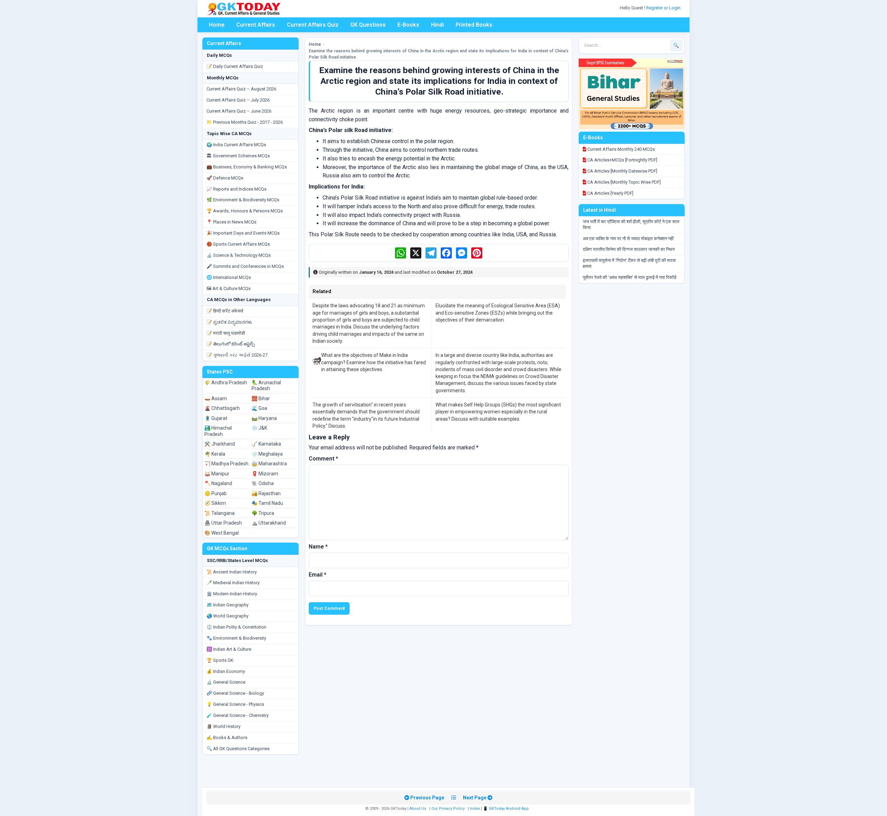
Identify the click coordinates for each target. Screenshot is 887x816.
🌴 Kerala (214, 454)
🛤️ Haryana (264, 418)
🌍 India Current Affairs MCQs (236, 144)
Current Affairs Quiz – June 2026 (239, 111)
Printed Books (474, 24)
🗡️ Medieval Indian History (233, 582)
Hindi (437, 24)
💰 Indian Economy (226, 671)
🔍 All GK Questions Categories (238, 748)
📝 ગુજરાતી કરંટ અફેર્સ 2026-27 (237, 355)
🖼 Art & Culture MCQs (229, 288)
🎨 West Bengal (221, 533)
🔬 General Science (226, 682)
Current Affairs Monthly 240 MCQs (620, 149)
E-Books (408, 24)
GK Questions (368, 24)
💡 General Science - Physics (235, 704)
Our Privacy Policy (448, 808)
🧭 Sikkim (215, 503)
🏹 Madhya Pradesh (226, 463)
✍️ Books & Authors (227, 737)
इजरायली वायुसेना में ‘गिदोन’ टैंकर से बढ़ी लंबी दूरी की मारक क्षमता (629, 263)
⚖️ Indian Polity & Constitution (236, 627)
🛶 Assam (215, 398)
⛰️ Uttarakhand (269, 523)
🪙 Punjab (215, 493)
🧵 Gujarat (215, 418)
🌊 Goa (259, 408)
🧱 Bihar (261, 398)
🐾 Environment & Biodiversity (236, 638)
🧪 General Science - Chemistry (238, 715)
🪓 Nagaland (218, 483)
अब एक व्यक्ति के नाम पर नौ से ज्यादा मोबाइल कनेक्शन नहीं (628, 238)
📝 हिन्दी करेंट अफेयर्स (225, 311)
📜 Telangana (219, 513)
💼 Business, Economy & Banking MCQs (247, 166)
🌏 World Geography (227, 615)
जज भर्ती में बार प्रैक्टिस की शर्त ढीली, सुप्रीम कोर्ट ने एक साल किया (631, 224)
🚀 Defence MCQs (225, 178)
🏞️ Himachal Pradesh (218, 431)
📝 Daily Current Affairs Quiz (235, 66)
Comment (323, 458)
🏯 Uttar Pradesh (223, 523)
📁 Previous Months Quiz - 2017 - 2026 (245, 122)
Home (217, 24)
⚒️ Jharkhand (219, 444)
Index (475, 808)
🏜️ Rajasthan (266, 493)
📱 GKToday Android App (506, 808)
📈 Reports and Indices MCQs (236, 189)
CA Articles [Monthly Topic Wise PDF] (623, 182)
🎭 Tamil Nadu (267, 503)
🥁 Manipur (216, 473)
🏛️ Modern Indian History (232, 593)
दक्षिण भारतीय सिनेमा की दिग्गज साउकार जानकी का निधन (629, 249)
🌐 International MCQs (229, 277)
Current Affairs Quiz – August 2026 (241, 88)
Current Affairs (255, 24)
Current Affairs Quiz (313, 24)
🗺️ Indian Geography (227, 604)
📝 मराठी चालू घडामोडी (226, 333)
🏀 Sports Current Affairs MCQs (238, 244)
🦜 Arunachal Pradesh (266, 386)
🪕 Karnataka (266, 444)
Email (317, 574)
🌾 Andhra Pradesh (225, 382)
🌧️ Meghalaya (267, 454)
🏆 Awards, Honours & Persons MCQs (245, 210)
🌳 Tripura (263, 513)
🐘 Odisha (263, 483)
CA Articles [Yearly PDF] (609, 193)
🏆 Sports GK (220, 660)
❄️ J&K (259, 428)
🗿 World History (223, 726)
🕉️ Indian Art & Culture (229, 649)
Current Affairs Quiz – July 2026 (238, 100)
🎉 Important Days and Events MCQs (243, 233)
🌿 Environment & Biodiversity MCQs (243, 199)
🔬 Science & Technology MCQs (239, 255)
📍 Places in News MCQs (231, 222)
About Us (418, 808)
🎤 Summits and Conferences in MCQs (245, 266)
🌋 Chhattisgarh (222, 408)
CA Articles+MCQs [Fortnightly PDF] (621, 160)
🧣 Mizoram (265, 473)
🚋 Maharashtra (269, 463)
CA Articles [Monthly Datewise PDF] (621, 171)
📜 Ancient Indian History (232, 571)
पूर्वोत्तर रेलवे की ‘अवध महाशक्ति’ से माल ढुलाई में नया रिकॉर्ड (629, 277)
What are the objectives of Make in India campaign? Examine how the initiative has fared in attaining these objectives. (373, 362)
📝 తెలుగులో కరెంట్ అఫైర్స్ (231, 343)
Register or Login (664, 7)
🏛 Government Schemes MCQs (238, 155)
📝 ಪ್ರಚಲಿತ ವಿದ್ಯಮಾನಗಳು (229, 322)
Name (318, 546)
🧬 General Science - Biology (235, 693)
